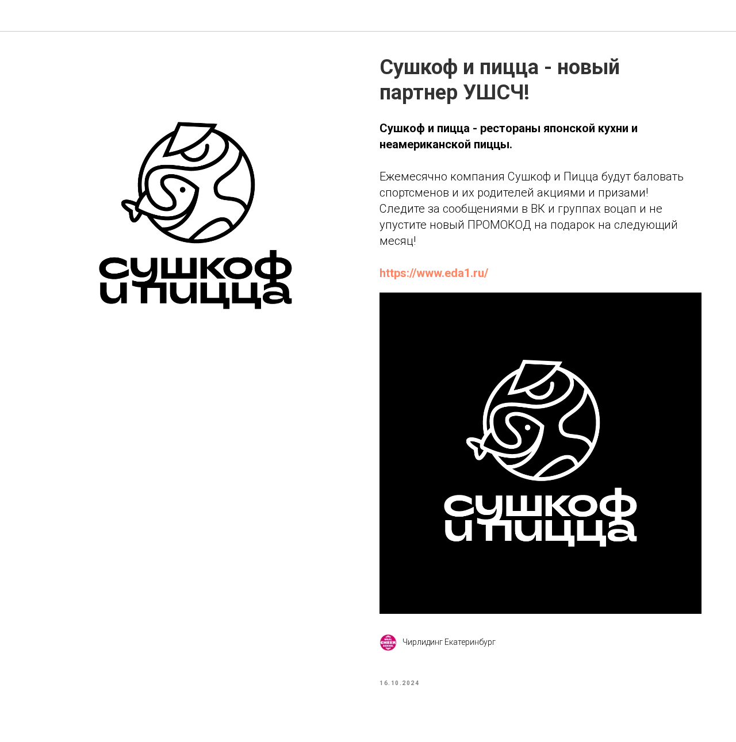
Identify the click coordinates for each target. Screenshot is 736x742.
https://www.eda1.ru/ (433, 273)
